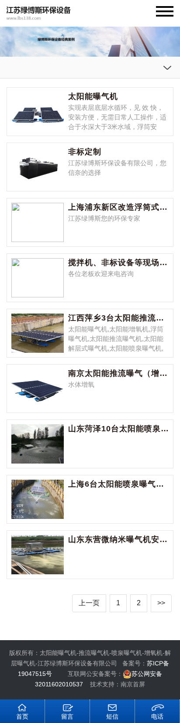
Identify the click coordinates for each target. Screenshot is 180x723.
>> (161, 603)
